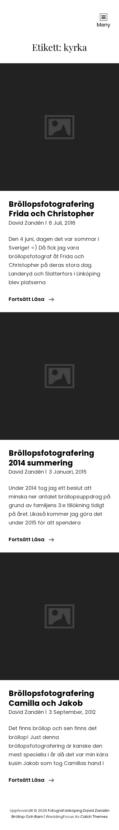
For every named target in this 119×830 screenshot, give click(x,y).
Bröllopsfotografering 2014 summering (51, 458)
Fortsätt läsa (31, 299)
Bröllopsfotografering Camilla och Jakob (51, 698)
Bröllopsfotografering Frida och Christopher (51, 209)
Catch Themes (94, 816)
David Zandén (26, 222)
